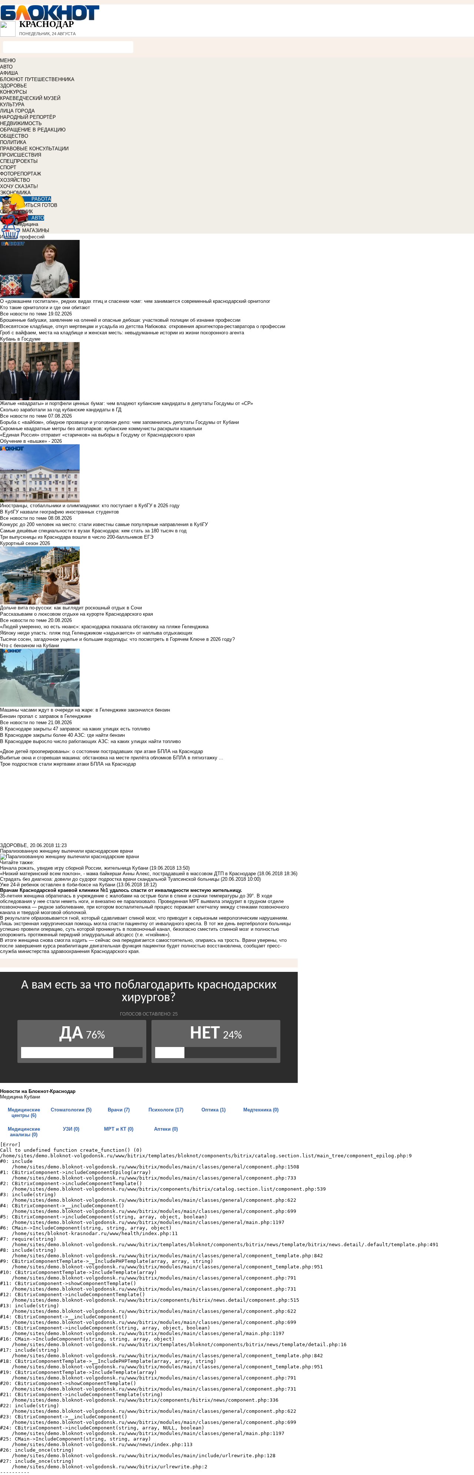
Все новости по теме (23, 314)
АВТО (6, 67)
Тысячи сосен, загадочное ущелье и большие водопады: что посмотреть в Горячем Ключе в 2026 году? (117, 639)
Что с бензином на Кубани (29, 645)
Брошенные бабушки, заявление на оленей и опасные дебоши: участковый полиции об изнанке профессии (120, 320)
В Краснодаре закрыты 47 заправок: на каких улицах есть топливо (75, 729)
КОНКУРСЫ (13, 92)
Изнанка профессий (22, 237)
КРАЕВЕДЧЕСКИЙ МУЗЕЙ (30, 98)
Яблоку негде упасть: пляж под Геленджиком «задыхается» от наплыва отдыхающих (96, 633)
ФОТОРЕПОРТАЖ (20, 174)
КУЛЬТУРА (12, 104)
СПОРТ (8, 167)
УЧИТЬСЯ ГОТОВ (37, 205)
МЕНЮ (8, 60)
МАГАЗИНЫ (35, 230)
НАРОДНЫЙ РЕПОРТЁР (28, 117)
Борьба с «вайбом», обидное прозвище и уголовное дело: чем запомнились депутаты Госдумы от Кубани (119, 422)
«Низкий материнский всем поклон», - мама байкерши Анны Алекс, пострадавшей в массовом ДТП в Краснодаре (128, 873)
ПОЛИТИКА (13, 142)
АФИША (9, 73)
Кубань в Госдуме (20, 339)
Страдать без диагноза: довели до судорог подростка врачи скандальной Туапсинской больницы (109, 879)
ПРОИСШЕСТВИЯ (20, 155)
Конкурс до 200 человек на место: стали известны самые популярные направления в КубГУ (104, 524)
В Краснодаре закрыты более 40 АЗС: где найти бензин (62, 735)
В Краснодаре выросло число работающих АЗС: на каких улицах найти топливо (90, 741)
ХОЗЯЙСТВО (15, 180)
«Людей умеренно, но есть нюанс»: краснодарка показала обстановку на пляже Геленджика (104, 626)
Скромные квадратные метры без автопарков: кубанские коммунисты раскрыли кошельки (101, 428)
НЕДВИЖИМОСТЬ (21, 123)
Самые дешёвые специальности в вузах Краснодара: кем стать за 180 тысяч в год (93, 531)
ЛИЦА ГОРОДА (17, 111)
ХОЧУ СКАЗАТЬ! (19, 186)
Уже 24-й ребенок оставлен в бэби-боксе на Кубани (57, 884)
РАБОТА (41, 199)
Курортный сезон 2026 (25, 543)
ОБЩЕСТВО (14, 136)
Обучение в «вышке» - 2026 (31, 441)
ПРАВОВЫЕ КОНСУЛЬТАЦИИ (34, 148)
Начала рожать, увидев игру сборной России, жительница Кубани (74, 868)
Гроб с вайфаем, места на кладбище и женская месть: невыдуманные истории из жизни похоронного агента (122, 332)
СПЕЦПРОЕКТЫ (19, 161)
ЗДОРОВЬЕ (13, 85)
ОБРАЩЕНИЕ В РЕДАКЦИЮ (33, 130)
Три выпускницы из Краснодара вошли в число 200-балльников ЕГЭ (76, 537)
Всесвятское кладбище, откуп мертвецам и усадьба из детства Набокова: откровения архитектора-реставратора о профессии (142, 326)
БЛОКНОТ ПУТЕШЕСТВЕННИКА (37, 79)
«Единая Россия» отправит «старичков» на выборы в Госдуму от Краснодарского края (97, 435)
